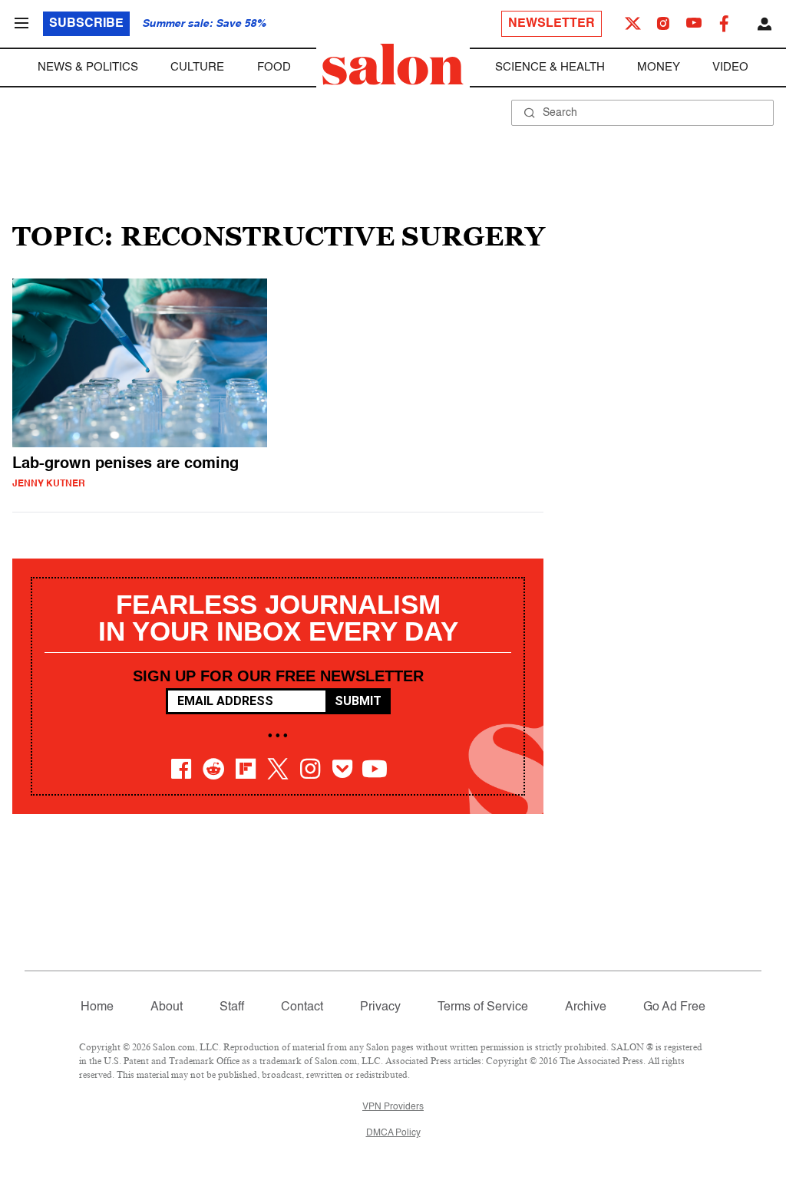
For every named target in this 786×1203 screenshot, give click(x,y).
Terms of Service (483, 1007)
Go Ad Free (674, 1007)
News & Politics (88, 67)
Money (658, 67)
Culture (197, 67)
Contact (302, 1007)
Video (730, 67)
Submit (358, 701)
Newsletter (551, 24)
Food (274, 67)
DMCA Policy (393, 1133)
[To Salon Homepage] (393, 64)
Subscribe (86, 24)
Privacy (380, 1007)
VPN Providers (393, 1107)
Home (97, 1007)
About (166, 1007)
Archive (585, 1007)
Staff (232, 1007)
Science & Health (550, 67)
